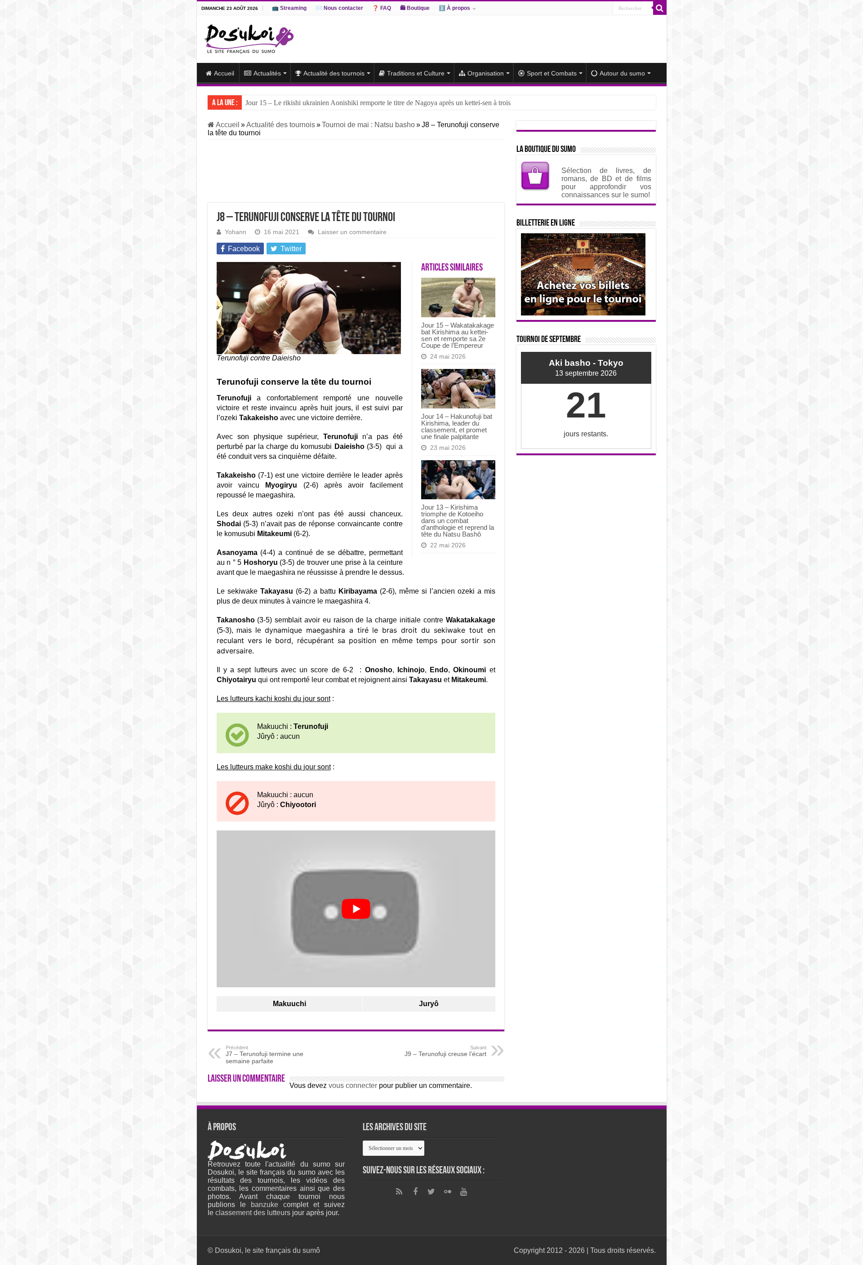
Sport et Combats (552, 73)
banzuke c (269, 1204)
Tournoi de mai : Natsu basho (368, 125)
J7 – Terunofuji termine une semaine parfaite (264, 1055)
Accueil (224, 73)
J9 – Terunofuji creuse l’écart (445, 1051)
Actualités (267, 73)
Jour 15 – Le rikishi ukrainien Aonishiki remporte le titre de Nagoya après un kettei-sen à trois (378, 103)
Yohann (235, 232)
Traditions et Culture (416, 73)
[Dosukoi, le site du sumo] (249, 37)
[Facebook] (415, 1192)
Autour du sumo (622, 73)
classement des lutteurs (252, 1212)
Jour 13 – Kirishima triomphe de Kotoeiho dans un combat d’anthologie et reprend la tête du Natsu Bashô (457, 520)
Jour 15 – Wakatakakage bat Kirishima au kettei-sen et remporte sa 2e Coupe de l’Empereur (457, 335)
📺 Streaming (289, 8)
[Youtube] (464, 1192)
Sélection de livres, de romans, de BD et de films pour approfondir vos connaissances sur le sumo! (606, 183)
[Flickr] (447, 1192)
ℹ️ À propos (454, 8)
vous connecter (353, 1085)
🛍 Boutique (415, 8)
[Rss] (399, 1192)
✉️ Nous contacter (339, 8)
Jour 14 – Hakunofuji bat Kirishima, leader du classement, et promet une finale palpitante (456, 426)
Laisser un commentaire (352, 232)
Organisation (485, 73)
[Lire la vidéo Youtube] (356, 908)
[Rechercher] (660, 8)
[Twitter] (431, 1192)
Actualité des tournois (334, 73)
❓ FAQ (381, 8)
